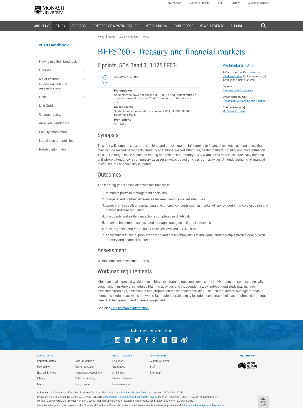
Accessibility (110, 397)
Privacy (153, 397)
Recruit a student (85, 366)
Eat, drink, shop (46, 372)
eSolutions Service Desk (132, 392)
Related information (53, 149)
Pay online (43, 366)
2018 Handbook (54, 45)
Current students (199, 2)
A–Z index (118, 372)
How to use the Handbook (58, 61)
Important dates (46, 360)
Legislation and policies (56, 140)
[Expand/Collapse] (82, 70)
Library (236, 2)
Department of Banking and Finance (244, 100)
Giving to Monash (258, 2)
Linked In (127, 340)
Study (112, 36)
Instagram (117, 340)
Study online (82, 384)
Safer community (85, 378)
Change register (50, 114)
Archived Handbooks (54, 123)
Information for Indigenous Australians (203, 405)
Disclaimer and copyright (133, 397)
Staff (220, 2)
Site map (155, 372)
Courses (45, 70)
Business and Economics (238, 90)
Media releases (121, 384)
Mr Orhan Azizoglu (234, 111)
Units (43, 97)
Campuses (118, 366)
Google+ (155, 340)
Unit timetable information (130, 308)
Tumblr (164, 340)
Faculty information (53, 132)
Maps (40, 384)
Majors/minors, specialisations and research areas (53, 83)
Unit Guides (47, 105)
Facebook (146, 340)
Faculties (117, 360)
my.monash (174, 2)
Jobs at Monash (84, 360)
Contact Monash (122, 378)
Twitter (137, 340)
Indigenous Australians (88, 372)
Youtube (174, 340)
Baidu (184, 340)
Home (100, 36)
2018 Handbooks (129, 36)
